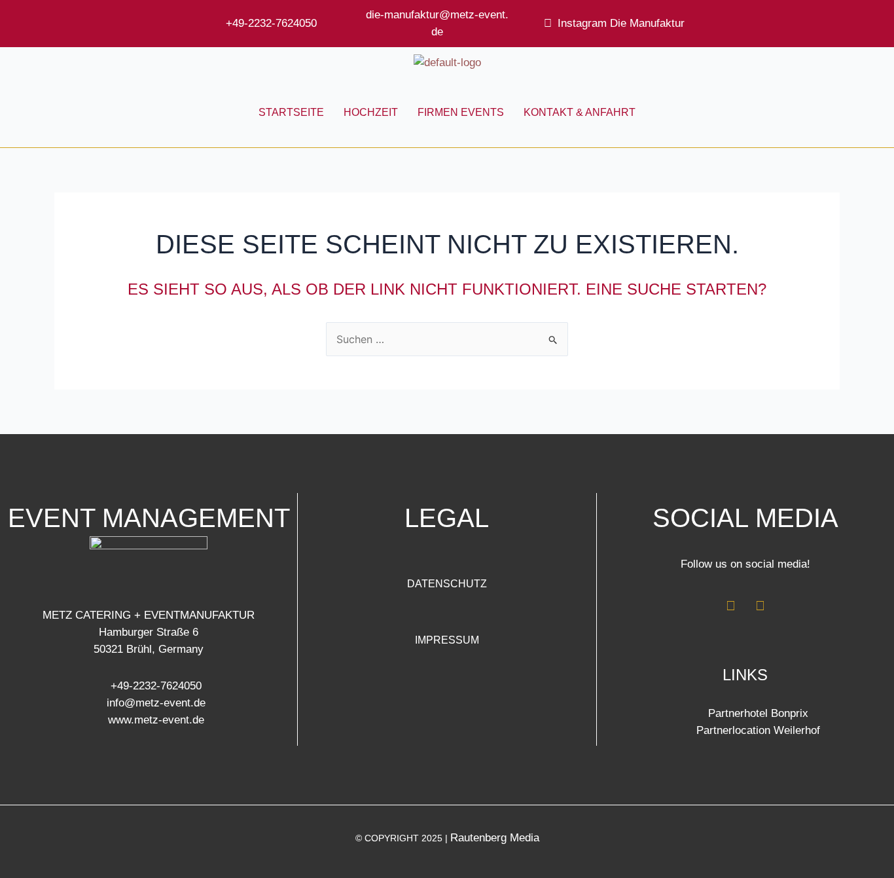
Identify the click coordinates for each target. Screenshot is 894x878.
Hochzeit (371, 112)
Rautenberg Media (494, 838)
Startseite (291, 112)
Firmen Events (461, 112)
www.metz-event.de (156, 720)
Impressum (447, 640)
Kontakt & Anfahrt (579, 112)
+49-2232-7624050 (271, 23)
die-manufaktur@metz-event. (437, 15)
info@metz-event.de (156, 703)
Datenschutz (447, 583)
